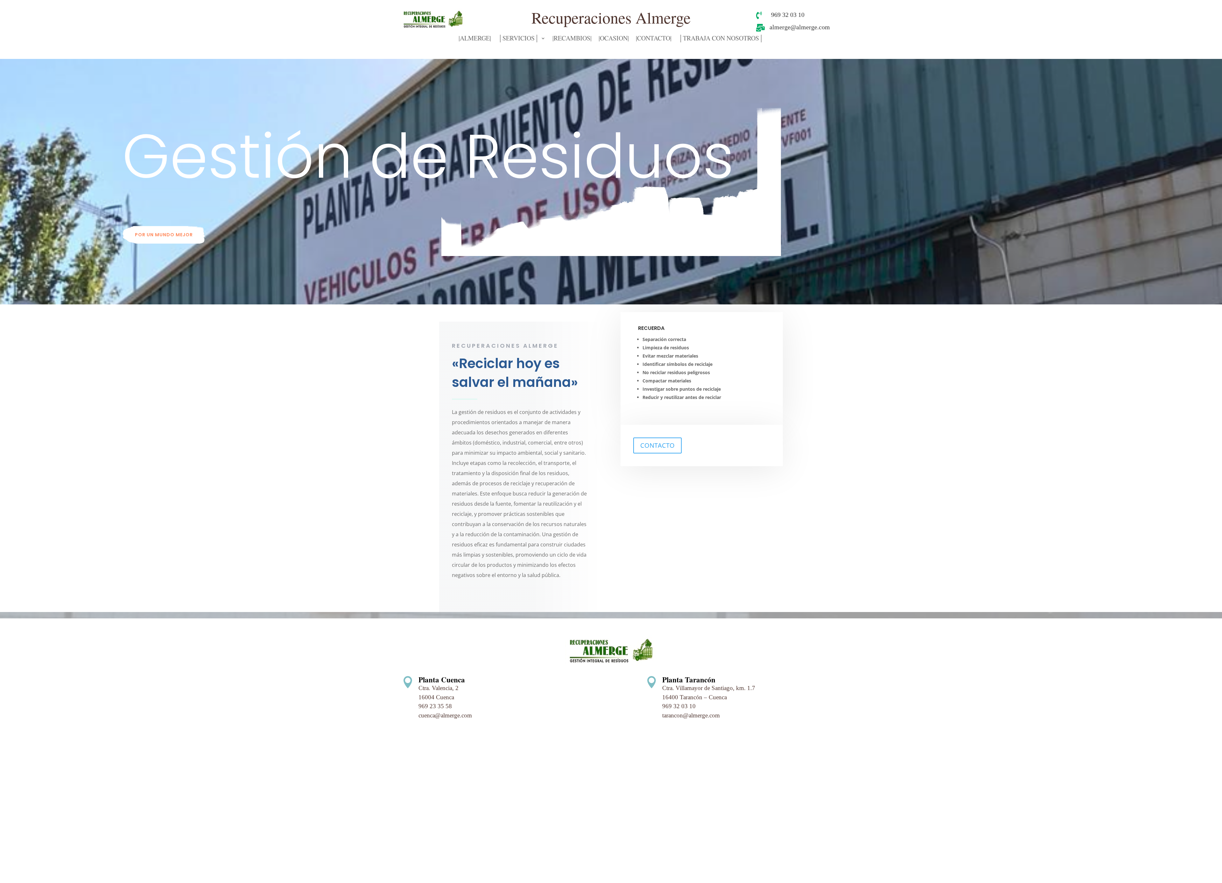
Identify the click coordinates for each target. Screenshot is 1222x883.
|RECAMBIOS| (572, 39)
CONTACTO (657, 445)
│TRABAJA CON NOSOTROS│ (720, 39)
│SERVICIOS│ (518, 39)
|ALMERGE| (475, 39)
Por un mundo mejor (164, 234)
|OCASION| (614, 39)
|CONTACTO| (653, 39)
